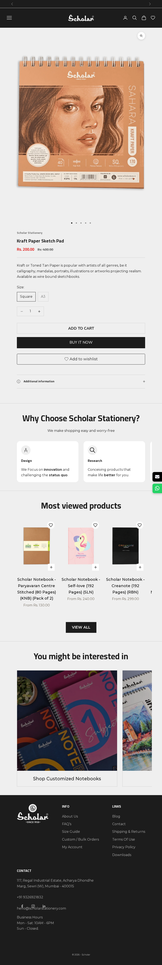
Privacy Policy (123, 847)
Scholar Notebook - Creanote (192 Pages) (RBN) (125, 585)
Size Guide (71, 832)
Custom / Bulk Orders (80, 839)
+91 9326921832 (30, 897)
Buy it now (81, 342)
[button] (51, 525)
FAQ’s (66, 824)
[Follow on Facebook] (22, 906)
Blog (116, 816)
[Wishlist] (153, 17)
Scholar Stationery (29, 232)
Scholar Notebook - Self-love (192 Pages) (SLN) (81, 585)
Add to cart (81, 328)
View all (81, 627)
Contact (119, 824)
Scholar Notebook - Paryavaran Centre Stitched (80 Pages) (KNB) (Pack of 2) (36, 589)
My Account (72, 847)
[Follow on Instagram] (33, 906)
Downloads (121, 855)
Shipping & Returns (128, 832)
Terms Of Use (123, 839)
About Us (70, 816)
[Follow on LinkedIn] (44, 906)
